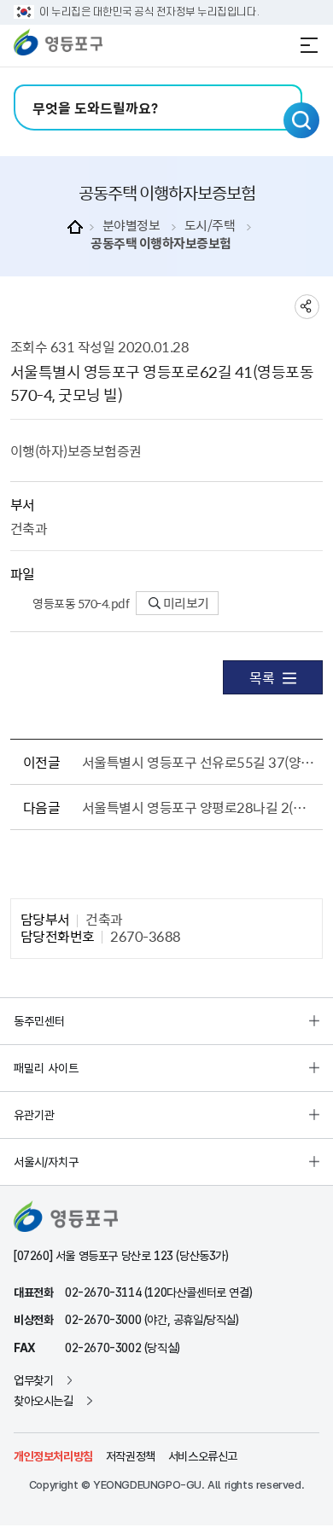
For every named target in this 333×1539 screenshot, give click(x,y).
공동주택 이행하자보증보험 (161, 243)
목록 (261, 677)
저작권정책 (130, 1456)
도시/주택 (210, 225)
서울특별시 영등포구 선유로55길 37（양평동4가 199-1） (199, 762)
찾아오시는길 (43, 1401)
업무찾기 (33, 1380)
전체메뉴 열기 (309, 45)
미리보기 (185, 603)
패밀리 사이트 (46, 1068)
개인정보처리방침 (53, 1456)
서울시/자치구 (46, 1162)
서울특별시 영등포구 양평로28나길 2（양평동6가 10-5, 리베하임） (199, 807)
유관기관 (34, 1115)
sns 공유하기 (307, 306)
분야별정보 (131, 225)
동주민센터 (39, 1021)
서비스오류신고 (202, 1456)
